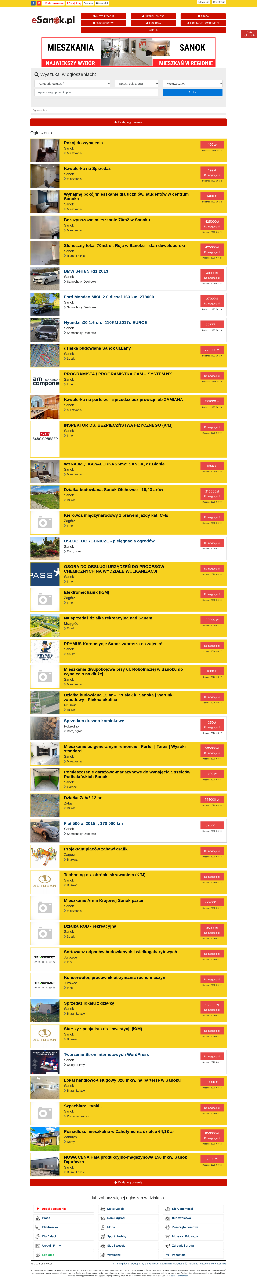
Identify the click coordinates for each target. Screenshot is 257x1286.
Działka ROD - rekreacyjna (90, 926)
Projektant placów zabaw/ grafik (96, 849)
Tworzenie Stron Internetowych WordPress (106, 1054)
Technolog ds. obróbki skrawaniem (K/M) (104, 874)
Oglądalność (180, 1263)
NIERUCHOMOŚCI (154, 16)
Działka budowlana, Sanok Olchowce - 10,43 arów (113, 489)
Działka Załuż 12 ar (83, 797)
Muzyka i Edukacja (184, 1236)
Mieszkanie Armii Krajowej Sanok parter (104, 900)
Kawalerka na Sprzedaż (87, 168)
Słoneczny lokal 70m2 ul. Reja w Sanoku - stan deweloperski (124, 245)
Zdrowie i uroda (182, 1245)
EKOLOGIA (154, 23)
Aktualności (102, 3)
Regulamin (166, 1263)
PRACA (204, 16)
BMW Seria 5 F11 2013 (86, 271)
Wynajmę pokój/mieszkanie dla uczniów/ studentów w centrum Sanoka (126, 196)
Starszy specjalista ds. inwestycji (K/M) (103, 1028)
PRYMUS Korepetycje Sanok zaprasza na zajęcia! (113, 643)
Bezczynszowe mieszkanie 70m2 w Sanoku (107, 219)
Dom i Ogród (115, 1218)
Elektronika (49, 1227)
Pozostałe (178, 1255)
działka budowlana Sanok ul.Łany (97, 348)
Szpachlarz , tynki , (83, 1106)
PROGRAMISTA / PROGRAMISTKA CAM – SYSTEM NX (118, 374)
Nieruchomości (182, 1208)
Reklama (88, 3)
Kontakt (221, 1263)
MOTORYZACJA (105, 16)
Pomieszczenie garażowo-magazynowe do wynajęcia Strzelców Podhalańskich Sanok (127, 774)
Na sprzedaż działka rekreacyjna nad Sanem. (108, 618)
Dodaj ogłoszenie (54, 3)
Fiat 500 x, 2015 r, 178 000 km (93, 823)
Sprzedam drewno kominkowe (94, 720)
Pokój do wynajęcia (83, 142)
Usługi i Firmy (51, 1245)
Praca (45, 1218)
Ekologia (47, 1255)
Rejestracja (219, 2)
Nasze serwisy (208, 1263)
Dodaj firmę (74, 3)
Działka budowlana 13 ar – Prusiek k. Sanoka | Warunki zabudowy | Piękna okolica (119, 697)
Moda (110, 1227)
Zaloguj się (203, 2)
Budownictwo (181, 1218)
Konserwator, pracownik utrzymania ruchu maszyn (114, 977)
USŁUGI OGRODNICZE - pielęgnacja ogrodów (109, 541)
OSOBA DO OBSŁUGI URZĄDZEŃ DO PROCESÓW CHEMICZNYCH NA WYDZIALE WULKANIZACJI (114, 569)
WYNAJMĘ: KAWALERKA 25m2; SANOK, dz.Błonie (114, 464)
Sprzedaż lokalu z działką (89, 1003)
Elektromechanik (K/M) (86, 592)
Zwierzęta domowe (184, 1227)
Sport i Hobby (116, 1236)
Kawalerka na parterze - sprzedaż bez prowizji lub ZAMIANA (123, 399)
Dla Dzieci (48, 1236)
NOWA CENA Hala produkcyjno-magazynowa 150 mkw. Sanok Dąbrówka (125, 1159)
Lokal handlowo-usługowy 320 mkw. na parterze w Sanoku (122, 1080)
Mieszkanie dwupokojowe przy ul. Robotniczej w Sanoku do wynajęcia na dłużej (123, 671)
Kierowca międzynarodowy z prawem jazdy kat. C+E (116, 515)
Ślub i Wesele (115, 1245)
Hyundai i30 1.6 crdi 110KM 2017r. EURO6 (105, 322)
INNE (154, 29)
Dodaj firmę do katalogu (145, 1263)
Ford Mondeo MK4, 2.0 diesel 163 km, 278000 (109, 297)
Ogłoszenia (39, 110)
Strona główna (121, 1263)
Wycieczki (113, 1255)
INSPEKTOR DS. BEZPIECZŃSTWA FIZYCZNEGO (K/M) (118, 425)
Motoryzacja (115, 1208)
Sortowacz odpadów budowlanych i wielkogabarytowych (120, 951)
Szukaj (192, 92)
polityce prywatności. (180, 1276)
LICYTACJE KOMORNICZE (204, 23)
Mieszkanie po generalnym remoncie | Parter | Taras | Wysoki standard (125, 748)
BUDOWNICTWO (104, 23)
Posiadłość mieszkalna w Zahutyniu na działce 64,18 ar (119, 1131)
